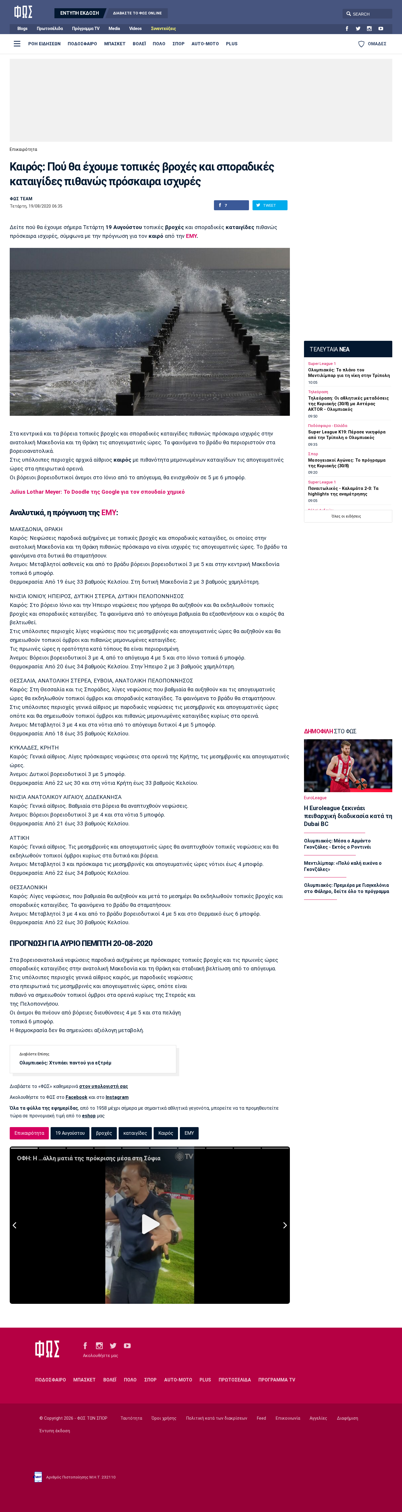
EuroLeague (315, 797)
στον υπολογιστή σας (103, 1086)
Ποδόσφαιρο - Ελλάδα (327, 425)
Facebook (76, 1097)
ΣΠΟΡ (178, 43)
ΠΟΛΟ (159, 43)
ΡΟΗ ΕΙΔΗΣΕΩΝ (44, 43)
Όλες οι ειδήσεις (346, 516)
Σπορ (313, 454)
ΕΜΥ (191, 236)
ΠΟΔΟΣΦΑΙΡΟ (82, 43)
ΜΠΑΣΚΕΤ (115, 43)
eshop (89, 1116)
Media (114, 28)
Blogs (22, 28)
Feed (261, 1418)
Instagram (117, 1097)
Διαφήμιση (347, 1418)
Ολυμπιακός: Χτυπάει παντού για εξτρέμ (65, 1063)
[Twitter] (360, 29)
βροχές (104, 1133)
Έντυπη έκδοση (54, 1430)
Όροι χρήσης (164, 1418)
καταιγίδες (135, 1133)
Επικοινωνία (288, 1418)
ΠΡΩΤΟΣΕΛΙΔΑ (235, 1380)
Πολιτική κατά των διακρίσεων (216, 1418)
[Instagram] (371, 29)
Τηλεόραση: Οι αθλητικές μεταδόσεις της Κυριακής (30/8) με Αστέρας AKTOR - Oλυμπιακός (348, 404)
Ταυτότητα (131, 1418)
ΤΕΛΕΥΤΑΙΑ (329, 349)
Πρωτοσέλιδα (50, 28)
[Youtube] (383, 29)
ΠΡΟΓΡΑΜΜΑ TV (276, 1380)
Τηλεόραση (318, 392)
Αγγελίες (318, 1418)
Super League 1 (322, 363)
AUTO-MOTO (205, 43)
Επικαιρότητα (23, 149)
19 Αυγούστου (70, 1133)
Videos (135, 28)
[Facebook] (349, 29)
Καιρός (165, 1133)
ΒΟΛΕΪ (139, 43)
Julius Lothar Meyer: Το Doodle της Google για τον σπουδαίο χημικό (97, 492)
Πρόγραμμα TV (85, 28)
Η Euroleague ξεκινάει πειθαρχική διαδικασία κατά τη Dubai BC (348, 816)
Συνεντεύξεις (163, 28)
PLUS (231, 43)
